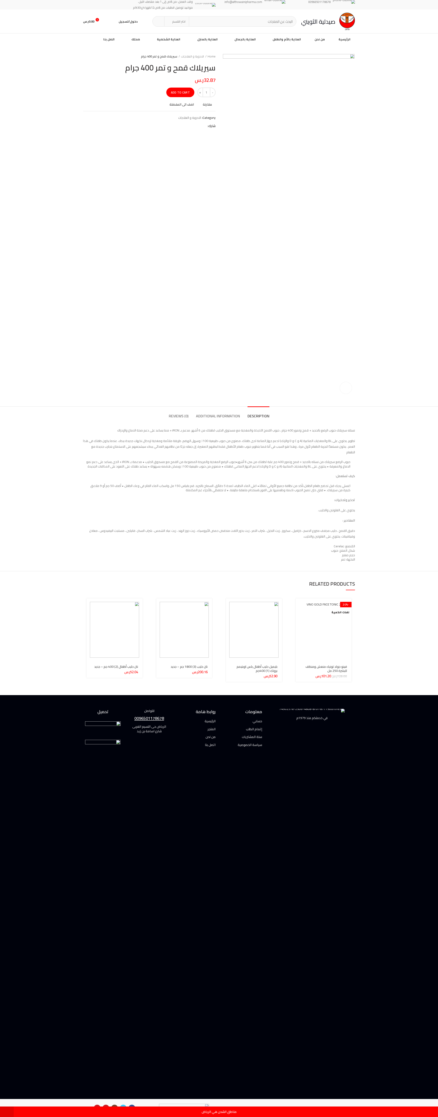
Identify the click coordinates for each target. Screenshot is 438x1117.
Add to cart (180, 92)
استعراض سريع (299, 616)
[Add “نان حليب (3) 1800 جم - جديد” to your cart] (159, 606)
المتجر (212, 729)
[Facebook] (203, 126)
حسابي (257, 721)
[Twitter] (197, 126)
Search (158, 21)
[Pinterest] (191, 126)
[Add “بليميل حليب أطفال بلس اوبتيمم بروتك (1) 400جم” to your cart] (229, 606)
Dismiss (7, 1112)
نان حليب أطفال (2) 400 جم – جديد (116, 667)
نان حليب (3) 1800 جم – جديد (189, 667)
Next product (85, 56)
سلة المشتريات (252, 737)
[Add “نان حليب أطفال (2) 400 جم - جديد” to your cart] (90, 606)
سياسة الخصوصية (250, 745)
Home (212, 56)
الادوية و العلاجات (192, 56)
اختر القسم (178, 21)
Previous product (94, 56)
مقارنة (207, 105)
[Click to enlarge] (346, 388)
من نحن (211, 737)
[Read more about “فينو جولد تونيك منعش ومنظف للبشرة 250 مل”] (299, 606)
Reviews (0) (178, 416)
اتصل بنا (210, 745)
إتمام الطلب (254, 729)
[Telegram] (180, 126)
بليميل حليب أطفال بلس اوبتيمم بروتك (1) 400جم (257, 669)
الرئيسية (210, 721)
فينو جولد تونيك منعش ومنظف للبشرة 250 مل (326, 669)
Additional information (218, 416)
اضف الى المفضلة (181, 105)
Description (258, 416)
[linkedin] (186, 126)
